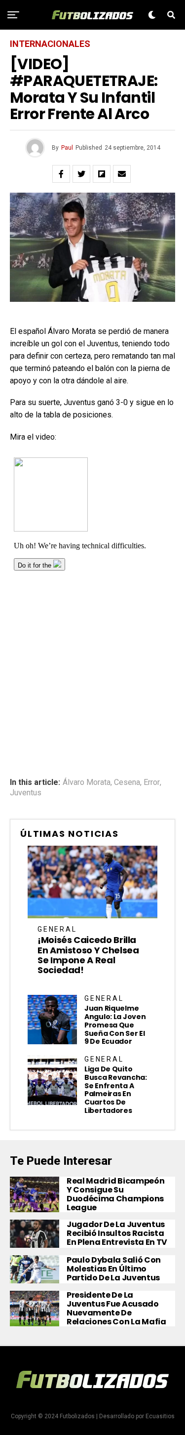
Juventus (25, 793)
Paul (67, 147)
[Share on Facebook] (61, 174)
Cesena (127, 782)
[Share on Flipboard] (102, 174)
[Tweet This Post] (81, 174)
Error (152, 782)
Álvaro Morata (87, 782)
